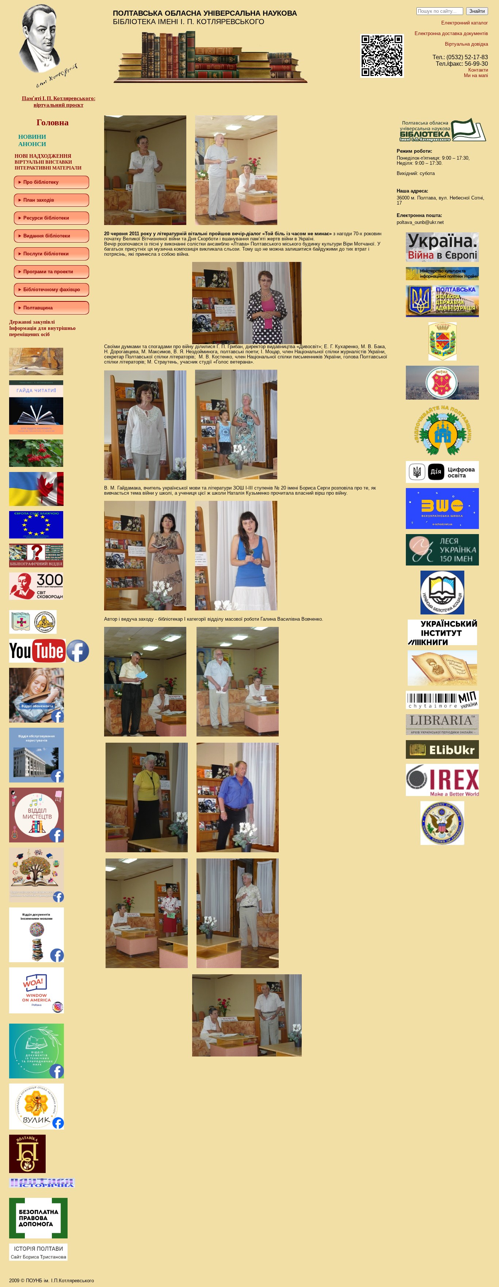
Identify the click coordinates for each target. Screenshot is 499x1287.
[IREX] (442, 794)
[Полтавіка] (27, 1171)
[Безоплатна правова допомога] (38, 1237)
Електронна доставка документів (451, 33)
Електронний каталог (464, 23)
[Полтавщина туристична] (442, 454)
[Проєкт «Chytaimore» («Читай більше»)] (442, 707)
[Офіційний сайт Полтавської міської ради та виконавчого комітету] (442, 398)
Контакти (478, 70)
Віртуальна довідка (466, 44)
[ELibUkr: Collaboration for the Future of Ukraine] (442, 757)
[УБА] (442, 613)
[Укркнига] (442, 643)
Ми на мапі (476, 75)
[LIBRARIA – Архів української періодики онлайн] (442, 733)
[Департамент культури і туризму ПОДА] (442, 359)
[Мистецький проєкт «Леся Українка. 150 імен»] (442, 564)
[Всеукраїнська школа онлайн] (442, 527)
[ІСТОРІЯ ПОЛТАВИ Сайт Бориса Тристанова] (38, 1259)
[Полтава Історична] (42, 1186)
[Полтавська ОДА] (442, 315)
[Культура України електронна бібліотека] (442, 684)
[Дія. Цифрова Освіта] (442, 481)
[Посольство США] (442, 843)
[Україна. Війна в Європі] (442, 260)
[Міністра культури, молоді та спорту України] (442, 278)
